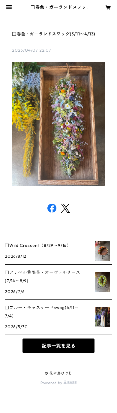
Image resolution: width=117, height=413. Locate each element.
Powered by (52, 383)
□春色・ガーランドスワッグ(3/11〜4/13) (53, 34)
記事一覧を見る (58, 346)
